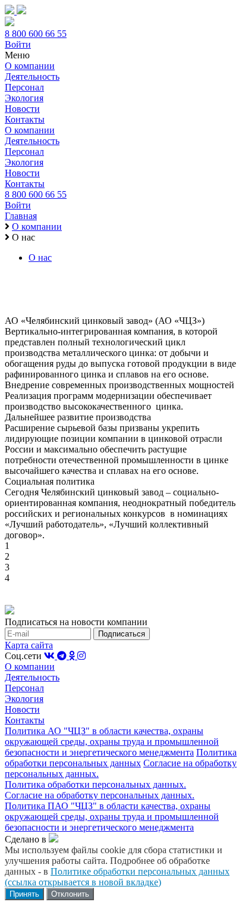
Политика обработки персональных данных (121, 757)
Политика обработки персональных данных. (95, 784)
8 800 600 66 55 (36, 34)
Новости (22, 109)
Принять (24, 894)
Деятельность (32, 76)
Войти (18, 44)
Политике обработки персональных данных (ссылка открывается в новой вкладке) (117, 876)
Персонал (24, 87)
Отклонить (70, 894)
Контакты (25, 119)
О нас (40, 257)
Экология (24, 98)
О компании (30, 66)
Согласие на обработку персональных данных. (99, 795)
